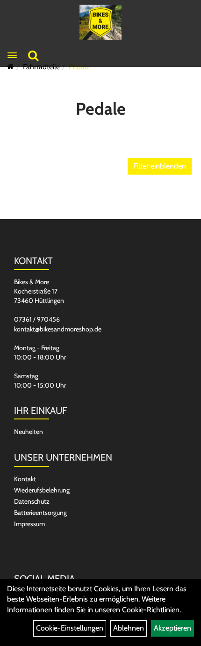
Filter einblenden (159, 166)
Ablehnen (128, 628)
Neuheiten (28, 431)
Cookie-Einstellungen (69, 628)
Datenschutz (32, 501)
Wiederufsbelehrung (42, 490)
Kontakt (25, 479)
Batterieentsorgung (40, 512)
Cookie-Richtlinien (150, 609)
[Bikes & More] (100, 22)
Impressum (29, 524)
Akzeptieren (172, 628)
